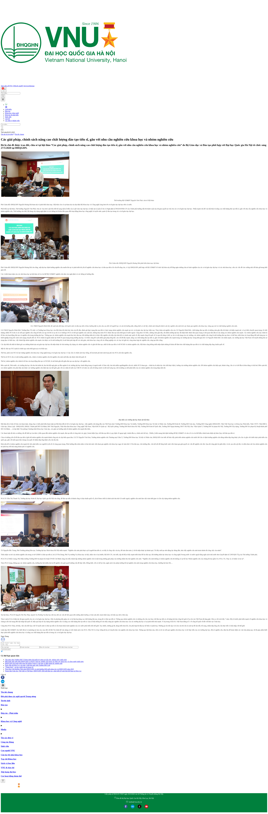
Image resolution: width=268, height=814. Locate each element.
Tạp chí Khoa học (8, 759)
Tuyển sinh (5, 700)
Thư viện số (5, 86)
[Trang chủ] (63, 84)
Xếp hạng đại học (8, 772)
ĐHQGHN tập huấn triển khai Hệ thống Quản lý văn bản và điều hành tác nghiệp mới (33, 663)
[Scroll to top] (3, 781)
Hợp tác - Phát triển (9, 713)
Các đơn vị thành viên (12, 121)
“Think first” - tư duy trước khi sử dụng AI (19, 667)
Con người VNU (8, 750)
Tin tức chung (19, 134)
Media (3, 729)
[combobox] (3, 89)
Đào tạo (7, 111)
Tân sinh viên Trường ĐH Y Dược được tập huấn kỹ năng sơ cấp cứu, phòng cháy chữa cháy (36, 660)
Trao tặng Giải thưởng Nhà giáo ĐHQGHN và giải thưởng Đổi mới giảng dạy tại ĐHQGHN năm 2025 (39, 669)
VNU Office (13, 86)
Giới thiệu (8, 109)
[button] (134, 678)
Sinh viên (8, 117)
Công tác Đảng (7, 742)
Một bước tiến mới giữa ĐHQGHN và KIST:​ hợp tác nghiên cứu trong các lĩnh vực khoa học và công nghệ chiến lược (44, 661)
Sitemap (31, 86)
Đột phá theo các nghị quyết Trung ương (18, 696)
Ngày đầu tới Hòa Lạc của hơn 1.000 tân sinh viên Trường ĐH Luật (27, 665)
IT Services (25, 86)
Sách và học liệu (8, 763)
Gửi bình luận (6, 649)
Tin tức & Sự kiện (7, 134)
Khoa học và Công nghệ (11, 721)
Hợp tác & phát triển (12, 115)
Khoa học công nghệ (12, 113)
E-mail (19, 86)
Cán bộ (7, 119)
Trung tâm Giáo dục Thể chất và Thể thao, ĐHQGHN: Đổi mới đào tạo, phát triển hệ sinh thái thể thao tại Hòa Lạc (43, 671)
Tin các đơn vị (7, 738)
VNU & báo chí (7, 767)
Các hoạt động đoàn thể (11, 776)
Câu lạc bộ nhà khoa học (12, 755)
